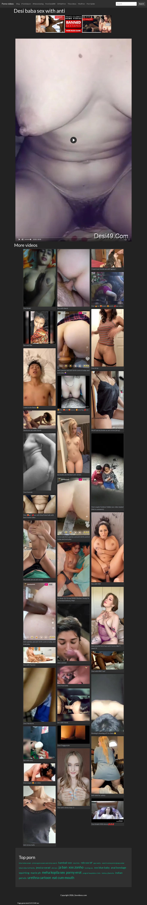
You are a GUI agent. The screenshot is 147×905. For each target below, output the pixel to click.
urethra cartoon (39, 877)
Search (141, 4)
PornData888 (50, 4)
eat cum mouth (63, 877)
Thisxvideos (72, 4)
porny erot (74, 872)
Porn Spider (91, 4)
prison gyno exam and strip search (44, 863)
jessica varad (43, 867)
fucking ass (89, 868)
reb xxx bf (86, 862)
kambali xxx (65, 862)
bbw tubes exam (25, 863)
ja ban (63, 867)
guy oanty (97, 863)
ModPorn (81, 4)
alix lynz (54, 868)
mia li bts (76, 863)
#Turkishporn (26, 4)
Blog (18, 4)
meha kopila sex (53, 872)
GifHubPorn (61, 4)
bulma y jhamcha (108, 873)
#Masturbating (38, 4)
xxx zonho (76, 867)
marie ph (36, 872)
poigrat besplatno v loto (92, 873)
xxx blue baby (102, 867)
